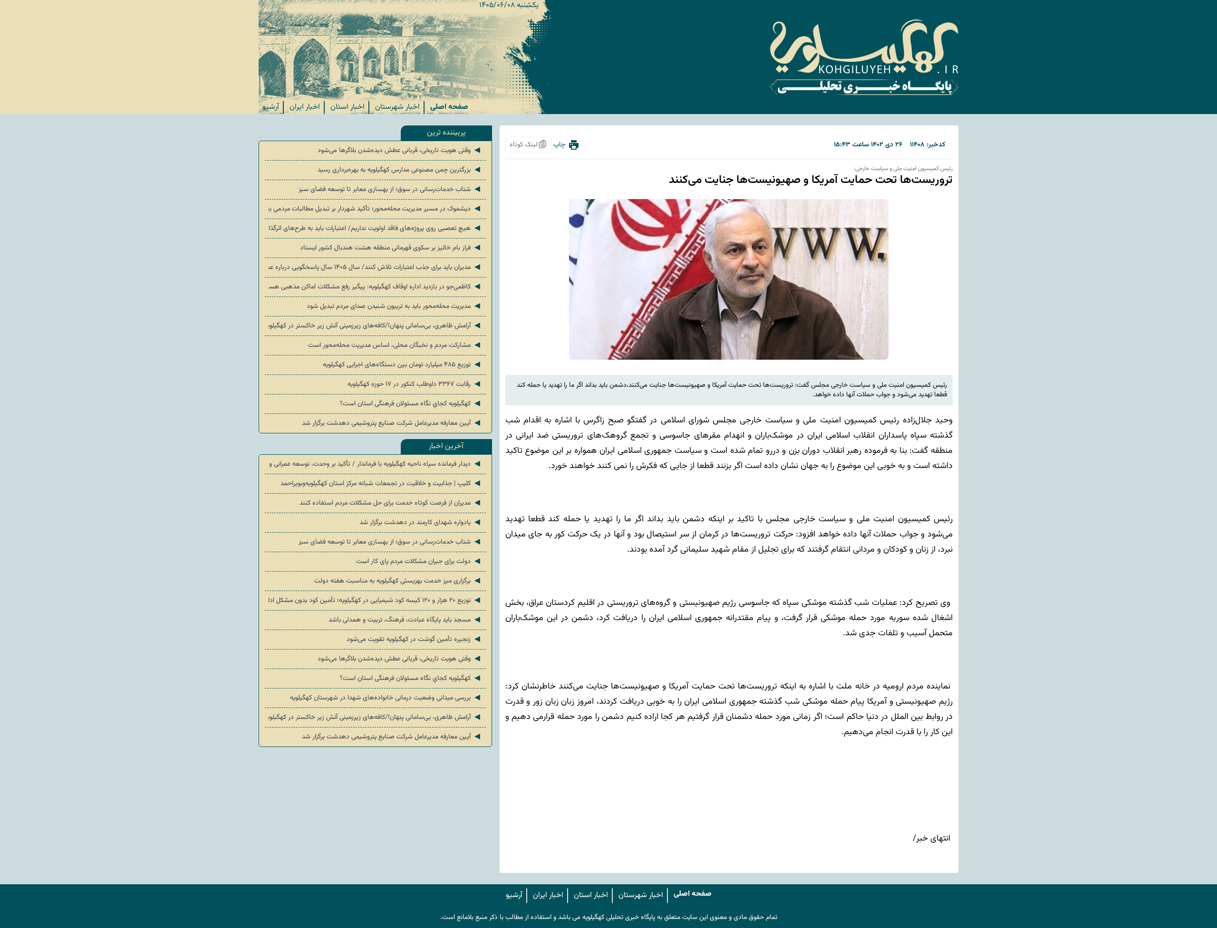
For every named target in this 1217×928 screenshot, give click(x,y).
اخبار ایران (305, 107)
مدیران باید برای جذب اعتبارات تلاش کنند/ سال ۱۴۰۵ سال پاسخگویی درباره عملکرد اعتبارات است (375, 267)
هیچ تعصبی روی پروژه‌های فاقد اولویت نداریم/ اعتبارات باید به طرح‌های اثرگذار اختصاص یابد (375, 228)
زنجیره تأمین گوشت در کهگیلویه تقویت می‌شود (414, 639)
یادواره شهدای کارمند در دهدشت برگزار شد (420, 522)
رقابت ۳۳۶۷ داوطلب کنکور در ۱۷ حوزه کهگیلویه (415, 384)
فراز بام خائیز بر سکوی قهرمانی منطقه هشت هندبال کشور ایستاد (391, 248)
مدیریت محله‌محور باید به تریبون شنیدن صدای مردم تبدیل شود (394, 306)
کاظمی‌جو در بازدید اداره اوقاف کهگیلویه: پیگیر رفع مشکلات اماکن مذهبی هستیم (375, 287)
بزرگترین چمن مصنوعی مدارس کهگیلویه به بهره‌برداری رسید (400, 170)
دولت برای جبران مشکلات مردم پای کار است (419, 561)
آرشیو (270, 107)
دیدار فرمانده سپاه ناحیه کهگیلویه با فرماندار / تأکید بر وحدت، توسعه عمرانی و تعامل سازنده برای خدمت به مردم (375, 464)
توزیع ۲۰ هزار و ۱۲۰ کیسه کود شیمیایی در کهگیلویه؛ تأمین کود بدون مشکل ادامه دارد (375, 600)
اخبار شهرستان (397, 107)
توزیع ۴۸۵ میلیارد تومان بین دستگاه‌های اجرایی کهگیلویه (402, 365)
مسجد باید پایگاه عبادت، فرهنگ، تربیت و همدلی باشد (405, 620)
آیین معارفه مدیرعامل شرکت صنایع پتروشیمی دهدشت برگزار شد (392, 423)
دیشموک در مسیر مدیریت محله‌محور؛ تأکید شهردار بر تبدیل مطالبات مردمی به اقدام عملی (375, 209)
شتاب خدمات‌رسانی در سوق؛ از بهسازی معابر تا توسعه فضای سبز (390, 189)
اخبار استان (347, 107)
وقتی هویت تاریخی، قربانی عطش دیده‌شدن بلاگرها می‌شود (400, 150)
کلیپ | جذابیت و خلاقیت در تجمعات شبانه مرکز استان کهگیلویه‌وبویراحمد (381, 483)
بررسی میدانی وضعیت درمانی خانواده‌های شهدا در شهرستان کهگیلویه (386, 698)
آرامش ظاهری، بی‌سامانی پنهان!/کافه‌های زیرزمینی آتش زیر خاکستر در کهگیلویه (375, 326)
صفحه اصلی (449, 107)
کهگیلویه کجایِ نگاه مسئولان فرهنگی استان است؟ (411, 404)
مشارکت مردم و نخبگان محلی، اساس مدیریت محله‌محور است (395, 345)
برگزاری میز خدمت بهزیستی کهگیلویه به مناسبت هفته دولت (398, 581)
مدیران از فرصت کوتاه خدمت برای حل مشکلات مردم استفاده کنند (390, 503)
